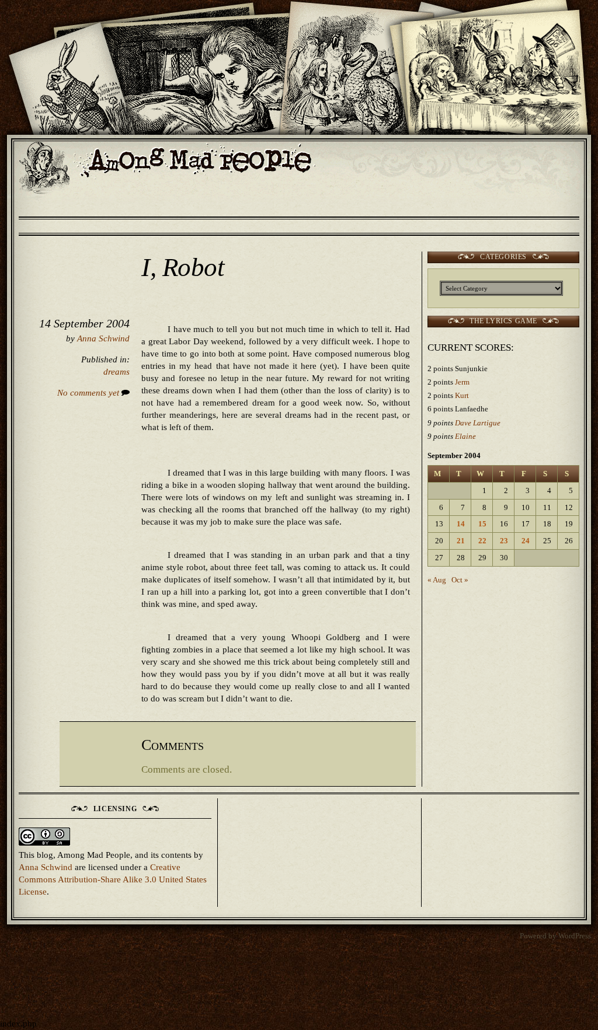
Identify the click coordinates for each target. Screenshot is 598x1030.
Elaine (465, 436)
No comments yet (89, 392)
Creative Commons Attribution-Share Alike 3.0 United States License (113, 879)
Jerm (462, 382)
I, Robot (182, 267)
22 (482, 540)
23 (504, 540)
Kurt (462, 395)
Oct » (459, 579)
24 (525, 540)
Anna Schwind (103, 338)
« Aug (436, 579)
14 (461, 523)
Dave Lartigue (477, 422)
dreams (116, 371)
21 (461, 540)
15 (482, 523)
